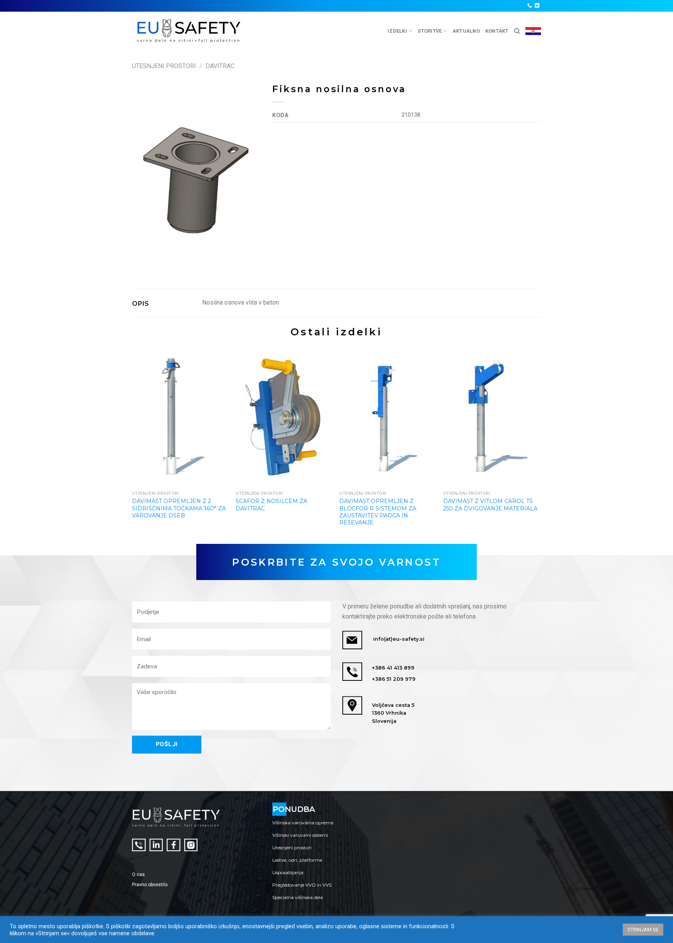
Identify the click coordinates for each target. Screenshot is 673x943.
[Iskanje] (517, 31)
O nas (138, 874)
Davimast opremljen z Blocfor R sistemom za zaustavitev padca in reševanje (377, 512)
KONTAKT (497, 31)
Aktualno (466, 31)
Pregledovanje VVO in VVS (301, 885)
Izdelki (397, 31)
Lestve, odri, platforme (297, 860)
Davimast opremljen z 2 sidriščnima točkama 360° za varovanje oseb (179, 508)
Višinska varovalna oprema (302, 823)
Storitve (430, 31)
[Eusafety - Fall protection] (189, 31)
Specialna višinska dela (297, 897)
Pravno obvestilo (149, 884)
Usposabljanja (287, 872)
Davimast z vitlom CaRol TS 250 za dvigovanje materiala (490, 505)
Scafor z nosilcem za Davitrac (271, 505)
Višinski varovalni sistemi (300, 835)
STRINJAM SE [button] (643, 929)
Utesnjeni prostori (164, 66)
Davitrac (220, 66)
